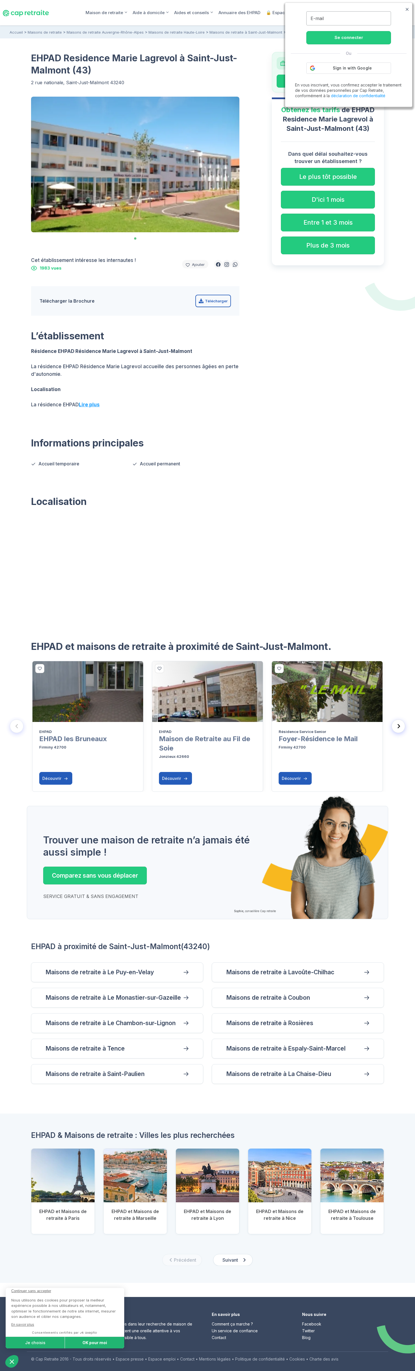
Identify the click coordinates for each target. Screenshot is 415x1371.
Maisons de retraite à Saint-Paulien (95, 1073)
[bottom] (39, 668)
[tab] (135, 238)
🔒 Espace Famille (284, 12)
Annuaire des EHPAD (239, 12)
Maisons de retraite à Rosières (269, 1023)
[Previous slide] (16, 726)
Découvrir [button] (52, 778)
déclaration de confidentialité (358, 95)
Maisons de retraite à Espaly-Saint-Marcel (286, 1048)
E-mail (317, 18)
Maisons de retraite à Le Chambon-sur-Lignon (110, 1023)
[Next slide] (398, 726)
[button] (218, 264)
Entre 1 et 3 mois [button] (328, 222)
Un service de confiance (235, 1330)
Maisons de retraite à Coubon (268, 997)
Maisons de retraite (45, 32)
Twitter (308, 1330)
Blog (306, 1337)
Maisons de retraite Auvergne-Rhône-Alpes (105, 32)
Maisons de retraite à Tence (85, 1048)
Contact (219, 1337)
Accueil (16, 32)
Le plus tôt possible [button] (328, 176)
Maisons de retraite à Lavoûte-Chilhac (280, 972)
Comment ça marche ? (232, 1324)
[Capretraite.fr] (26, 12)
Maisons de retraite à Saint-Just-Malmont (245, 32)
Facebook (311, 1324)
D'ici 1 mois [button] (328, 199)
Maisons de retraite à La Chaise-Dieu (278, 1073)
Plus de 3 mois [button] (328, 245)
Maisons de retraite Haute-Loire (176, 32)
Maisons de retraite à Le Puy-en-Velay (99, 972)
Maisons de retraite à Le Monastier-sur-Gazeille (113, 997)
